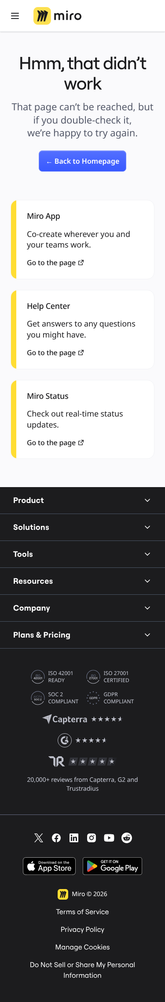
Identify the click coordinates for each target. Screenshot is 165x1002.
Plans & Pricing (41, 635)
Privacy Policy (83, 929)
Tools (23, 554)
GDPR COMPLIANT (119, 698)
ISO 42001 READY (60, 677)
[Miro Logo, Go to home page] (57, 16)
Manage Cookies (82, 947)
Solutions (31, 527)
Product (28, 500)
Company (31, 608)
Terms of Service (82, 912)
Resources (33, 581)
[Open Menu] (15, 16)
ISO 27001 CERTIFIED (116, 677)
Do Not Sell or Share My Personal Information (83, 970)
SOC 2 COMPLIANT (63, 698)
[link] (83, 161)
